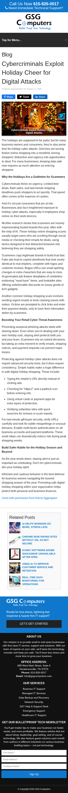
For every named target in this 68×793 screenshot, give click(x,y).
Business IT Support (34, 688)
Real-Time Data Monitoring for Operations (33, 581)
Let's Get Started (34, 623)
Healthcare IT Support (34, 715)
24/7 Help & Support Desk (34, 706)
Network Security (34, 702)
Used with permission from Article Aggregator (29, 498)
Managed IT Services (34, 693)
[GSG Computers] (34, 28)
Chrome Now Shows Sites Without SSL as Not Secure (39, 540)
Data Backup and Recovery (34, 697)
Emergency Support (34, 710)
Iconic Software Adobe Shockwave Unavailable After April (38, 553)
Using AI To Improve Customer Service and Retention (37, 567)
